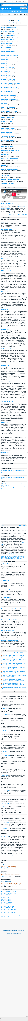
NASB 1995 (4, 59)
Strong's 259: (4, 867)
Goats (8, 470)
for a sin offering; (5, 208)
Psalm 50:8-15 (5, 452)
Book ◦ (20, 525)
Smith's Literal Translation (8, 140)
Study (14, 22)
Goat (5, 470)
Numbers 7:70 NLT (6, 899)
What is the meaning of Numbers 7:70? (13, 653)
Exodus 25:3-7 (5, 250)
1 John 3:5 (4, 806)
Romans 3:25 (5, 790)
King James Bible (6, 47)
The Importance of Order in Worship (11, 609)
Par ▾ (11, 25)
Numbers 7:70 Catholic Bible (8, 912)
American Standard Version (9, 87)
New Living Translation (7, 31)
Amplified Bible (5, 71)
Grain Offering (7, 597)
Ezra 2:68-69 (4, 422)
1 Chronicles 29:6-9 (6, 382)
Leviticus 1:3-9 (5, 309)
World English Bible (6, 121)
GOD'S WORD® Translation (8, 95)
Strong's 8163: (5, 876)
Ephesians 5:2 (5, 828)
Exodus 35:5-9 (5, 258)
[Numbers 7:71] (26, 455)
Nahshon (5, 563)
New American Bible (7, 154)
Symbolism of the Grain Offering (10, 619)
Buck (2, 470)
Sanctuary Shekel (7, 590)
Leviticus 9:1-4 (5, 365)
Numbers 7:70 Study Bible (8, 906)
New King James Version (8, 51)
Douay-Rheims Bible (7, 146)
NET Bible (4, 103)
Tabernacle (6, 580)
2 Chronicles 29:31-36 (7, 401)
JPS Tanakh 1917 (6, 175)
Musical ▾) (13, 187)
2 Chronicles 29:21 (6, 229)
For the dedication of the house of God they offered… (12, 558)
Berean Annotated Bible (8, 75)
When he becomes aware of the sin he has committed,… (13, 556)
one (19, 206)
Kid (11, 470)
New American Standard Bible (9, 55)
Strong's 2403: (5, 885)
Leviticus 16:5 (5, 751)
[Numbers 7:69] (1, 455)
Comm (18, 22)
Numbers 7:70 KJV (6, 904)
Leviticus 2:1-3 (5, 329)
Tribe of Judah (7, 571)
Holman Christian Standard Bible (10, 83)
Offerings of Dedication (7, 203)
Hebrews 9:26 (5, 822)
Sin (21, 470)
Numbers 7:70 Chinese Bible (8, 909)
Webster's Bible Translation (9, 111)
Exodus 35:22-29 (6, 270)
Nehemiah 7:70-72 (6, 436)
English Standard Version (8, 35)
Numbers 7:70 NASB (6, 902)
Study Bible (5, 525)
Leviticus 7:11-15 (6, 349)
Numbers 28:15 (6, 755)
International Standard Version (9, 99)
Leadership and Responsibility (9, 640)
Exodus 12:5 (5, 708)
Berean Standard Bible (7, 39)
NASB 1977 (4, 63)
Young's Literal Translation (8, 136)
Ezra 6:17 (3, 241)
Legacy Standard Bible (7, 67)
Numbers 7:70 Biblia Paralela (8, 908)
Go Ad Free (2, 1018)
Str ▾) (13, 25)
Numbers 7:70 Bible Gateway (9, 893)
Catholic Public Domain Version (10, 150)
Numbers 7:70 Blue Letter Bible (9, 891)
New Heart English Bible (8, 107)
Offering (17, 470)
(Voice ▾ (9, 187)
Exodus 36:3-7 (5, 291)
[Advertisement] (15, 515)
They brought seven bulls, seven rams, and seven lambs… (13, 557)
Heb (22, 22)
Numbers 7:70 (5, 836)
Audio (6, 22)
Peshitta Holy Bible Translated (9, 169)
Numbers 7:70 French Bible (8, 911)
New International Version (8, 27)
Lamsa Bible (4, 165)
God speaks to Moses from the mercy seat (14, 490)
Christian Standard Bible (8, 79)
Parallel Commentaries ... (8, 856)
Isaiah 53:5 (5, 775)
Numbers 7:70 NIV (6, 897)
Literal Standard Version (8, 128)
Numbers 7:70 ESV (6, 900)
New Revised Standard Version (9, 158)
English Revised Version (8, 91)
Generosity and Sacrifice (8, 630)
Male (14, 470)
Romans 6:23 (5, 803)
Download (24, 214)
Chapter (24, 525)
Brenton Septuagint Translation (10, 179)
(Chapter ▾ (7, 25)
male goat (22, 206)
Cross (10, 22)
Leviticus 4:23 (5, 222)
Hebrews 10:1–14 (11, 553)
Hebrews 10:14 (6, 714)
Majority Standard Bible (7, 117)
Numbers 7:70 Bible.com (7, 895)
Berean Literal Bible (6, 43)
